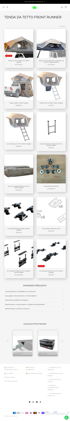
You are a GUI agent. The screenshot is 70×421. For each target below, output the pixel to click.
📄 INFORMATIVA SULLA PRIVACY (55, 374)
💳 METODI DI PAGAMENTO (30, 368)
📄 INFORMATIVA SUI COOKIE (54, 380)
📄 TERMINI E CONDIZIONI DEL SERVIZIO (53, 387)
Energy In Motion (12, 416)
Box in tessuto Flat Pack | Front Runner (48, 355)
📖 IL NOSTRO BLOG (11, 381)
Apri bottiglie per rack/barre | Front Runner (23, 355)
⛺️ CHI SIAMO (8, 373)
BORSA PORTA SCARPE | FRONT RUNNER (51, 103)
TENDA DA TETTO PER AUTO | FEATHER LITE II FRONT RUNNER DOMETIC (51, 61)
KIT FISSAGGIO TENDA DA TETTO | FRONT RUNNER (51, 271)
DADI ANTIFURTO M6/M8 (51, 186)
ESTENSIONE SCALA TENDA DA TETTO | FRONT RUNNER (51, 144)
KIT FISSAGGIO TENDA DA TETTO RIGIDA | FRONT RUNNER (18, 271)
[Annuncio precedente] (3, 2)
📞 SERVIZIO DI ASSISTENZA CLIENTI (11, 368)
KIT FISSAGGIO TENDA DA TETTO (51, 228)
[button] (3, 7)
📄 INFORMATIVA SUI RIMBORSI (54, 368)
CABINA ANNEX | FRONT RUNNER (18, 103)
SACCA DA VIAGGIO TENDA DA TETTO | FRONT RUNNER (19, 187)
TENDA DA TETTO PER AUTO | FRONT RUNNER (18, 61)
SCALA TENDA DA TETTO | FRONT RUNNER (19, 144)
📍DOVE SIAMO (9, 377)
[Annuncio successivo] (67, 2)
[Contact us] (66, 417)
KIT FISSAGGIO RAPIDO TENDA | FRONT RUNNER (19, 229)
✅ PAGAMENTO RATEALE (34, 373)
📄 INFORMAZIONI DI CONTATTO (54, 394)
